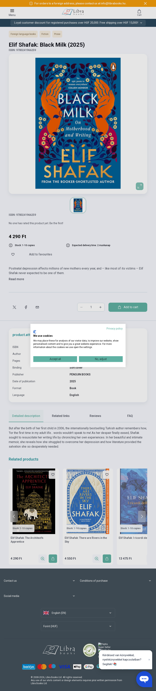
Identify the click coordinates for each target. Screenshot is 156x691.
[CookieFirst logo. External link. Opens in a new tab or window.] (34, 332)
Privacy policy (115, 328)
